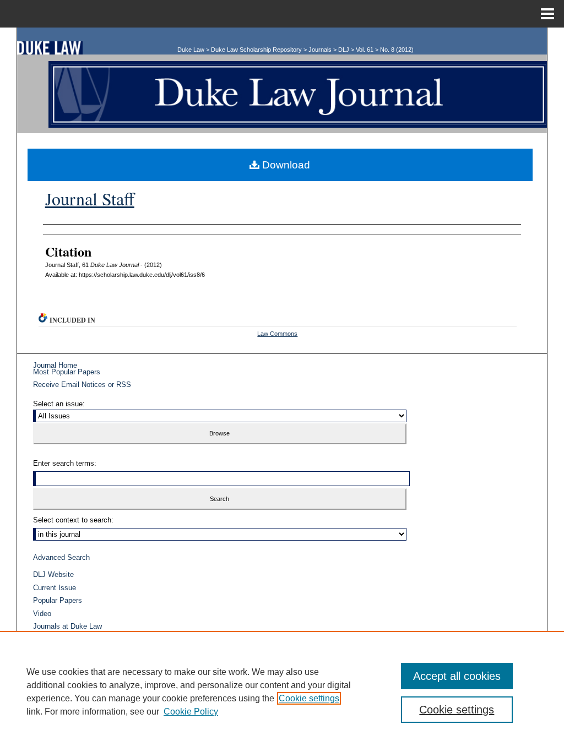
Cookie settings (309, 698)
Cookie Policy (191, 711)
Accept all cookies (457, 676)
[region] (282, 691)
